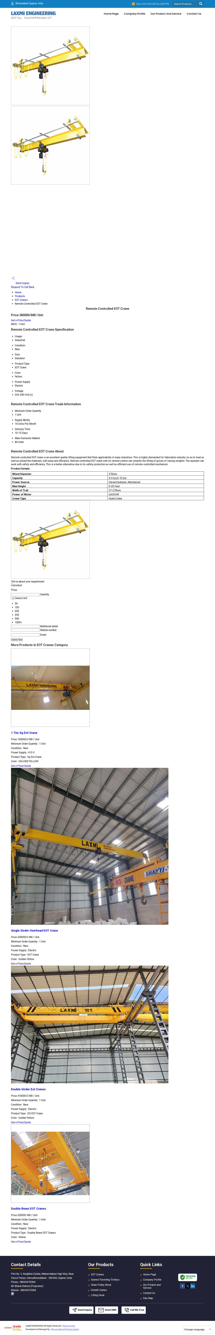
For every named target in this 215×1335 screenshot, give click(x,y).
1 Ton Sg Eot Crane (24, 733)
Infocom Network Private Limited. (65, 1329)
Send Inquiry (22, 283)
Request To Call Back (22, 287)
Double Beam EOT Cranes (28, 1208)
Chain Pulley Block (101, 1284)
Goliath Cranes (99, 1290)
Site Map (148, 1298)
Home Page (111, 14)
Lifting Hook (98, 1295)
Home (18, 292)
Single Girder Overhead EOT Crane (34, 930)
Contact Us (194, 14)
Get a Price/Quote (21, 320)
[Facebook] (182, 1288)
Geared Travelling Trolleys (105, 1279)
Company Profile (134, 14)
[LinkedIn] (192, 1288)
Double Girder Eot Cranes (28, 1089)
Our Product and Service (165, 14)
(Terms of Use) (68, 1326)
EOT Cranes (21, 299)
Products (20, 296)
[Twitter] (187, 1288)
